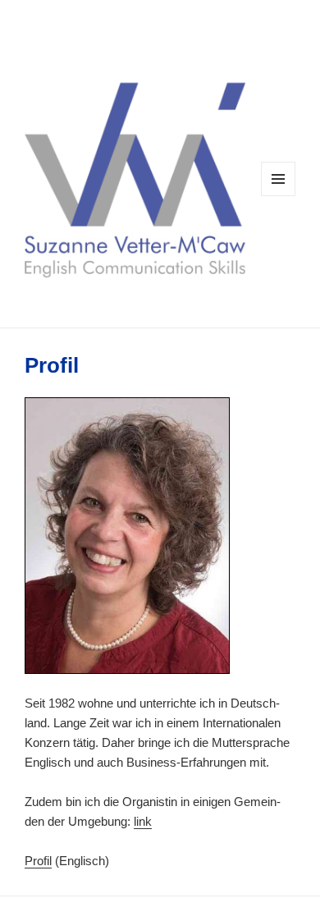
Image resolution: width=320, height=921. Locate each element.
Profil (38, 861)
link (143, 821)
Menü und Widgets (278, 195)
